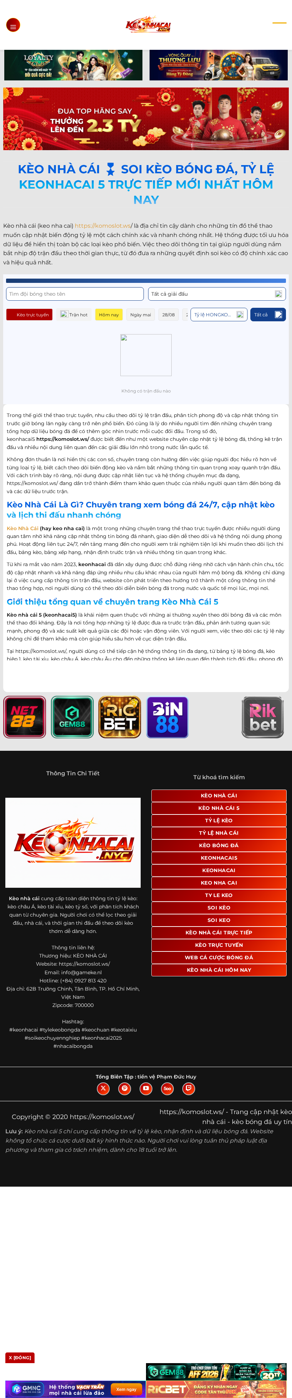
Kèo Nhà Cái (22, 528)
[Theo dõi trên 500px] (167, 1088)
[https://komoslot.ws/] (147, 25)
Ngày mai (140, 314)
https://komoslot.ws (103, 225)
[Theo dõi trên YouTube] (146, 1088)
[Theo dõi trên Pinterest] (124, 1088)
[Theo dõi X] (103, 1088)
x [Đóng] (20, 1357)
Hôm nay (109, 314)
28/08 (168, 314)
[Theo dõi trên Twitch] (188, 1088)
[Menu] (13, 25)
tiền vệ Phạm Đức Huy (166, 1076)
